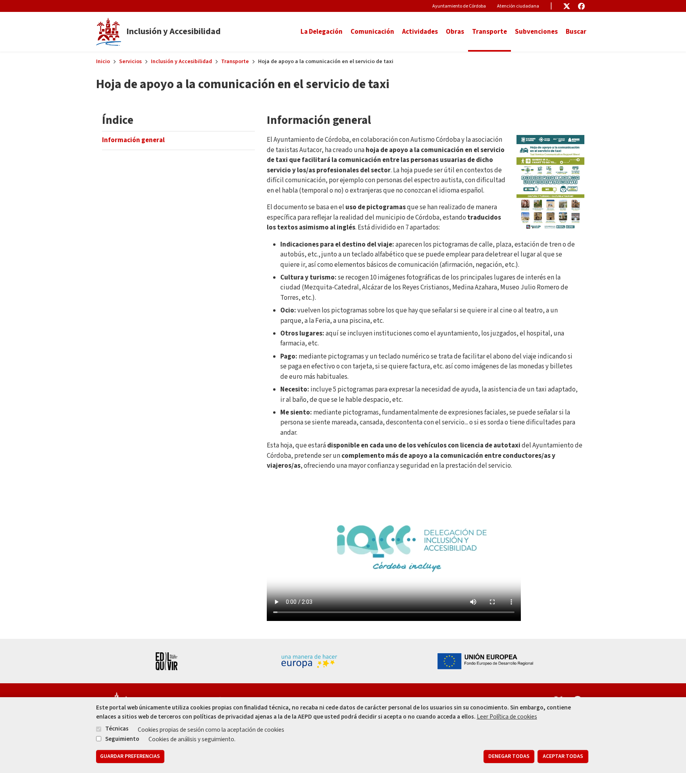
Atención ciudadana (518, 6)
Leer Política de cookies (507, 716)
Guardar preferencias (130, 756)
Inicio (103, 62)
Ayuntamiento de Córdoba (459, 6)
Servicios (130, 62)
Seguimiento (122, 738)
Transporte (235, 62)
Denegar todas (509, 756)
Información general (133, 140)
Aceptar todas (563, 756)
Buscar (576, 32)
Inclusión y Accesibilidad (181, 62)
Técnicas (117, 729)
